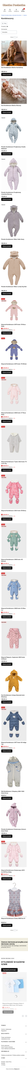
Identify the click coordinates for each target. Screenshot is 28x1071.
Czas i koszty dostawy (7, 1047)
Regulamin (4, 1030)
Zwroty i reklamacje (6, 1029)
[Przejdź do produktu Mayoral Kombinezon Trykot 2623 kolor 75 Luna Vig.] (14, 442)
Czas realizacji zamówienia (8, 1048)
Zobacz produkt (7, 74)
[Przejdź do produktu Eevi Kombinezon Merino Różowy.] (14, 91)
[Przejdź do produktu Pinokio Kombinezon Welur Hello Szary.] (14, 220)
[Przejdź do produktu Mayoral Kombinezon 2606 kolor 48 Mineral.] (14, 540)
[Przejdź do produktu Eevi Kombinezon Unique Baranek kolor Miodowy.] (14, 681)
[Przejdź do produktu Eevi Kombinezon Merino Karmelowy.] (14, 53)
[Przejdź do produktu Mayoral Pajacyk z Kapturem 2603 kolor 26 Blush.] (14, 638)
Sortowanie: (4, 29)
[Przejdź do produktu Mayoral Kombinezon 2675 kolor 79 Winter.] (14, 349)
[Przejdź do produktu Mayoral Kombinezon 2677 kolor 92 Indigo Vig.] (14, 723)
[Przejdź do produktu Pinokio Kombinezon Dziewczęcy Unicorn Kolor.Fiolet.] (14, 815)
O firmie (3, 1064)
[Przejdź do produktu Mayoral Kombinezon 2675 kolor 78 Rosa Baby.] (14, 310)
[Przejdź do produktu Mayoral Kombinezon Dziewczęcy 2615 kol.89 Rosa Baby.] (14, 854)
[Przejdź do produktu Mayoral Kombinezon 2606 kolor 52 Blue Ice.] (14, 589)
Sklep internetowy (12, 1069)
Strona (11, 37)
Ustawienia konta (5, 1039)
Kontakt (3, 1063)
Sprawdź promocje (9, 970)
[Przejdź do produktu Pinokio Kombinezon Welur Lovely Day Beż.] (14, 267)
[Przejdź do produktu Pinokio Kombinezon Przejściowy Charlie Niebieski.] (14, 130)
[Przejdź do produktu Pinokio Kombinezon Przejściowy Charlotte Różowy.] (14, 174)
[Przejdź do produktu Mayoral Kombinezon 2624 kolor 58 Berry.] (14, 491)
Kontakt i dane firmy (6, 1061)
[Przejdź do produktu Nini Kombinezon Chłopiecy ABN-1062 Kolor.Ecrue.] (14, 772)
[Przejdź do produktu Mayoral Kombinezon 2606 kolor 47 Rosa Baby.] (14, 393)
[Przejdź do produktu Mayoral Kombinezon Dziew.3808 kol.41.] (14, 900)
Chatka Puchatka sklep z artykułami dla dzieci (11, 15)
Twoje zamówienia (5, 1037)
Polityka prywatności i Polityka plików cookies (12, 1055)
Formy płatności (5, 1045)
